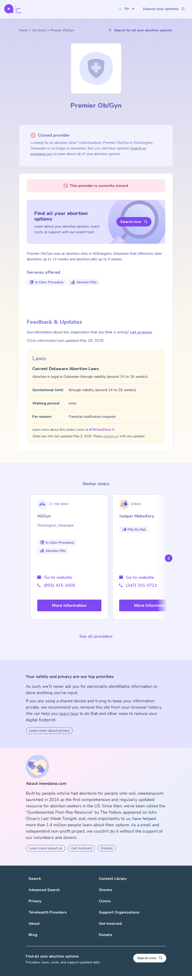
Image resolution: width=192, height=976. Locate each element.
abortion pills (87, 282)
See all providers (96, 636)
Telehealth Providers (48, 912)
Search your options (161, 8)
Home (23, 30)
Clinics (105, 901)
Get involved (81, 848)
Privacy (35, 901)
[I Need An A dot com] (12, 8)
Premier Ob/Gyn (62, 30)
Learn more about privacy (49, 730)
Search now (130, 221)
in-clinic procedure (49, 282)
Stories (105, 889)
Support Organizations (119, 912)
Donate (107, 848)
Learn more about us (45, 848)
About (34, 923)
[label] (126, 9)
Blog (33, 934)
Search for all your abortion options (143, 30)
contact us (110, 436)
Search (35, 878)
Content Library (112, 878)
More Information (69, 605)
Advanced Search (44, 889)
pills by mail (137, 529)
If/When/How (100, 429)
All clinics (39, 30)
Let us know (141, 332)
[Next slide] (167, 558)
